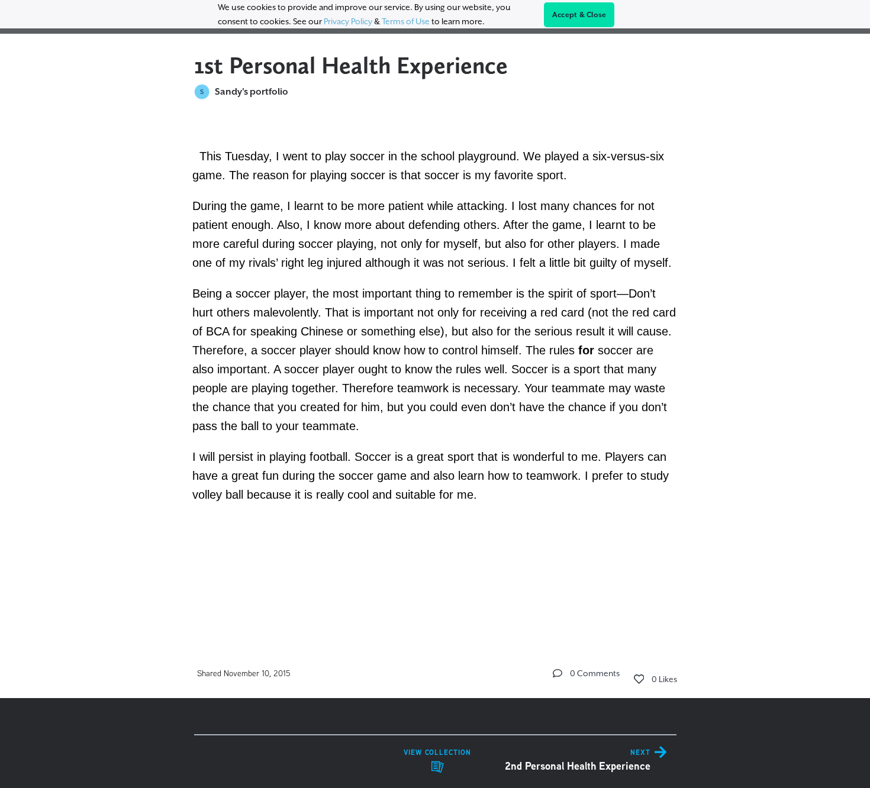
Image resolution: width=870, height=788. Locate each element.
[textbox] (435, 370)
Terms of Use (406, 21)
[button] (557, 673)
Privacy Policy (348, 21)
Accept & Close (579, 15)
